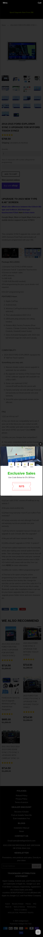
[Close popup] (41, 444)
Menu (5, 3)
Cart (39, 3)
